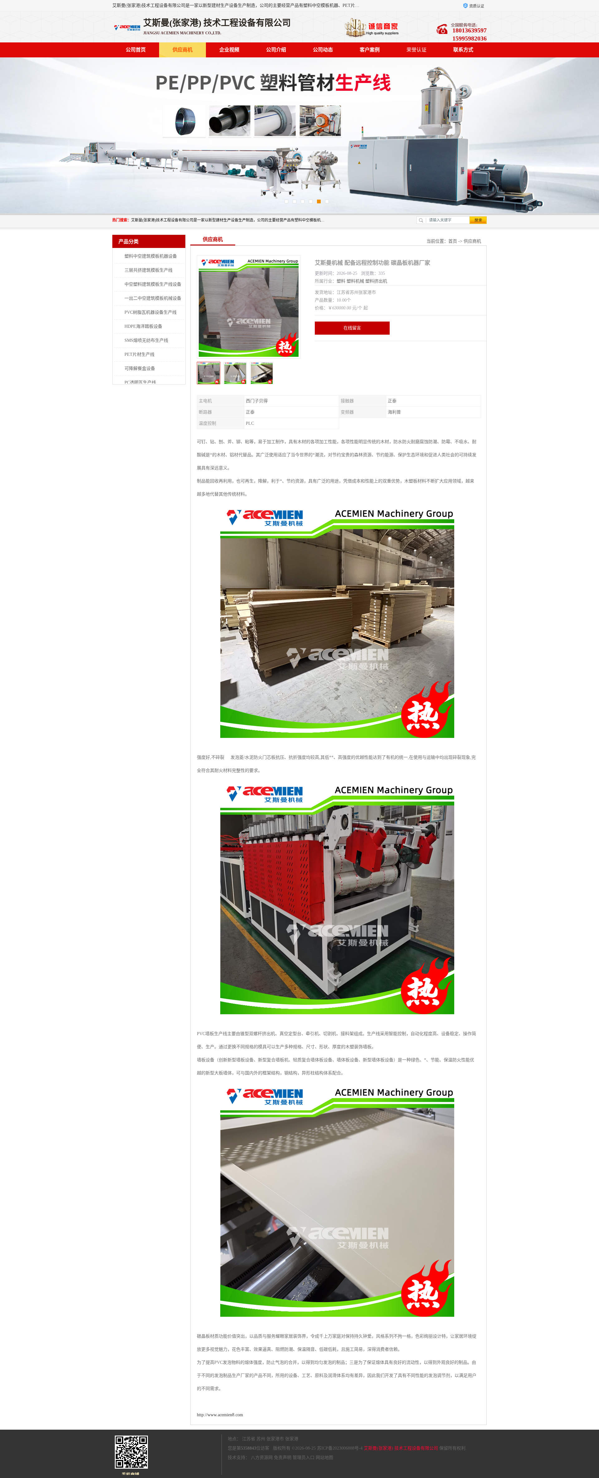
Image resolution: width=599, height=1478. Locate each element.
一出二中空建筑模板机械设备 (152, 298)
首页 (452, 241)
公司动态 (323, 49)
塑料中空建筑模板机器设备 (150, 256)
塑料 (341, 281)
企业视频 (229, 49)
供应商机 (182, 49)
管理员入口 (303, 1457)
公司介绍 (276, 49)
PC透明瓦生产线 (140, 382)
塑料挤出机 (376, 281)
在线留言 (352, 328)
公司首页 (136, 49)
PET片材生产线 (139, 354)
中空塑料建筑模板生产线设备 (152, 284)
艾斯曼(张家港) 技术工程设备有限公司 (401, 1448)
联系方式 (463, 49)
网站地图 (324, 1457)
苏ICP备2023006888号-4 (340, 1448)
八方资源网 (262, 1457)
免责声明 (282, 1457)
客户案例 (370, 49)
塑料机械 (355, 281)
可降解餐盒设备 (139, 368)
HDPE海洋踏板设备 (143, 326)
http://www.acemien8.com (220, 1415)
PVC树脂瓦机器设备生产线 (150, 312)
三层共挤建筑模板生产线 (148, 270)
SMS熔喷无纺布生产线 (146, 340)
